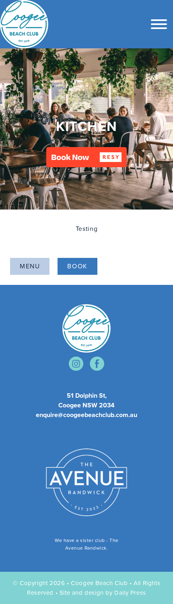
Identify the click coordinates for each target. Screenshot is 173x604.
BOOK (77, 266)
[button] (86, 157)
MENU (30, 266)
